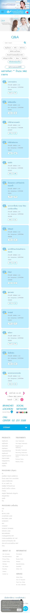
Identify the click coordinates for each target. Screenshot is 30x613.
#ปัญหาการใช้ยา (8, 58)
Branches (4, 569)
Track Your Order (20, 582)
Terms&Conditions (7, 556)
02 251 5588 (19, 420)
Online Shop (19, 577)
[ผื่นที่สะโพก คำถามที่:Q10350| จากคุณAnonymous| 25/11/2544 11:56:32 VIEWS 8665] (15, 350)
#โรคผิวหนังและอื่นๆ (15, 61)
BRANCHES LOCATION (7, 407)
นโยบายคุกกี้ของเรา (6, 610)
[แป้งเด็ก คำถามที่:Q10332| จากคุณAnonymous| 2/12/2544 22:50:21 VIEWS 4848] (15, 159)
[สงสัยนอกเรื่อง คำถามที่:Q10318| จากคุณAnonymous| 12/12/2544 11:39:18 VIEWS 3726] (15, 99)
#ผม (17, 58)
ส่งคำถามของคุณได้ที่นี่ (15, 67)
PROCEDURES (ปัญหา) (9, 470)
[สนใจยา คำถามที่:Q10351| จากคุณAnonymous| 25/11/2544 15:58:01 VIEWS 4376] (15, 329)
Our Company (6, 554)
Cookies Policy (6, 561)
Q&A (17, 556)
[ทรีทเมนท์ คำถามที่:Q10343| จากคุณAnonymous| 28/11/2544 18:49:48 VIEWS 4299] (15, 226)
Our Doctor (5, 566)
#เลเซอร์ (24, 58)
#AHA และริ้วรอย (15, 51)
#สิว (15, 47)
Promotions (19, 554)
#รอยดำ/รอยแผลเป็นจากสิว (15, 54)
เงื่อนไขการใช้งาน (9, 597)
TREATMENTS (21, 437)
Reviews (18, 561)
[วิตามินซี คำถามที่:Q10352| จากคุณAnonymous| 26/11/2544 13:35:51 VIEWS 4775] (15, 309)
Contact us (5, 574)
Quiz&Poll (18, 566)
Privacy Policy (5, 559)
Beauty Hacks (19, 559)
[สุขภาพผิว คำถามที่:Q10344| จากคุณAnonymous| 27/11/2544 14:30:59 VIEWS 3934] (15, 289)
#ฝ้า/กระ (22, 47)
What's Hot (19, 569)
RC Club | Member (21, 585)
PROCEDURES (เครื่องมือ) (10, 505)
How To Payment (20, 580)
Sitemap (4, 564)
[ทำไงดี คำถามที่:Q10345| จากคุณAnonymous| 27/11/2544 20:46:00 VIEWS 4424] (15, 269)
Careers (4, 571)
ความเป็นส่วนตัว (20, 597)
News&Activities (20, 564)
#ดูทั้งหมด (8, 47)
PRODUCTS (6, 437)
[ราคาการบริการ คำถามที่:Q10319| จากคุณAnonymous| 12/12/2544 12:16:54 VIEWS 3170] (15, 79)
